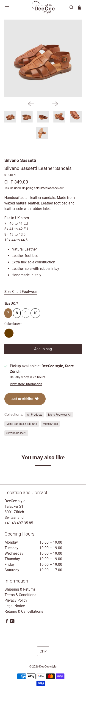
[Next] (55, 103)
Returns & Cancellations (24, 611)
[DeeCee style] (43, 7)
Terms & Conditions (20, 595)
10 (35, 311)
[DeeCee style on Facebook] (7, 622)
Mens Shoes (50, 423)
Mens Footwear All (59, 414)
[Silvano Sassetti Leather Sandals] (42, 58)
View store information (26, 384)
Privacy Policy (16, 600)
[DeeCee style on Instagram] (12, 622)
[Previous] (31, 103)
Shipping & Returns (20, 589)
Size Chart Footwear (20, 291)
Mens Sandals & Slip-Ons (21, 423)
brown (9, 333)
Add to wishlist (22, 399)
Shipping (27, 188)
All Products (34, 414)
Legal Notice (15, 606)
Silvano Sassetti (20, 160)
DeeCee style (47, 666)
